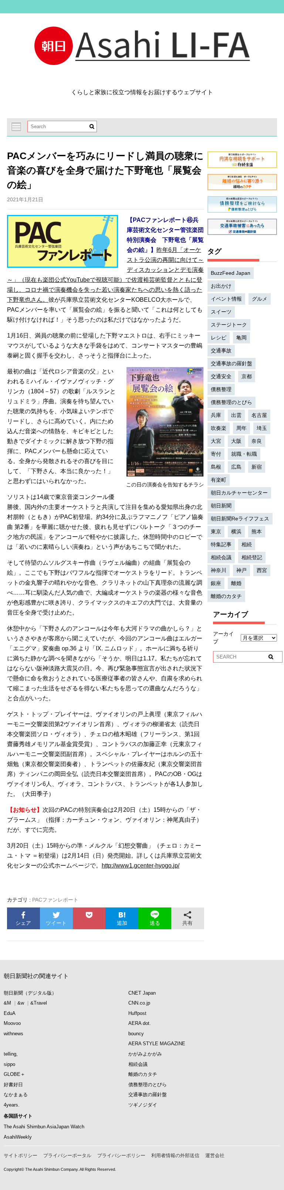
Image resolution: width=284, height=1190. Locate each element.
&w (20, 1003)
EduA (10, 1013)
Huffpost (137, 1013)
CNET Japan (142, 993)
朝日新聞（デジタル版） (30, 993)
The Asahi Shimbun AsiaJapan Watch (44, 1126)
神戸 (241, 570)
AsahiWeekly (18, 1137)
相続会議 (221, 557)
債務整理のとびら (231, 402)
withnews (13, 1033)
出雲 (236, 415)
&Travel (38, 1003)
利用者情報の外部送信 (175, 1155)
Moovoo (12, 1023)
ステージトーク (229, 325)
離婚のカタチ (226, 596)
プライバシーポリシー (121, 1155)
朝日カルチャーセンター (239, 493)
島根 (216, 467)
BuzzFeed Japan (230, 273)
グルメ (259, 299)
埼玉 (262, 428)
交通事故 (221, 350)
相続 (246, 544)
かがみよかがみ (145, 1054)
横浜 (236, 531)
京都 (246, 376)
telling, (11, 1054)
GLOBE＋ (14, 1074)
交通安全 (221, 376)
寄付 (216, 454)
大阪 (236, 441)
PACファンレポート (55, 900)
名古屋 (259, 415)
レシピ (218, 338)
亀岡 (241, 338)
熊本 (256, 531)
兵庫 (216, 415)
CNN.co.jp (139, 1003)
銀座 (216, 583)
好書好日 (13, 1084)
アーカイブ (223, 637)
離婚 (236, 583)
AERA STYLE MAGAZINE (156, 1043)
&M (7, 1003)
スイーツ (221, 312)
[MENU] (16, 127)
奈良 (256, 441)
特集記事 (221, 544)
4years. (12, 1105)
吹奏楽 (218, 428)
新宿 (256, 467)
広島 (236, 467)
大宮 (216, 441)
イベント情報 (226, 299)
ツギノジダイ (142, 1105)
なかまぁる (16, 1094)
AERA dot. (139, 1023)
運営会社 (214, 1155)
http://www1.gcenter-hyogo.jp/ (140, 865)
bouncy (136, 1033)
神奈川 (218, 570)
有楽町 (218, 480)
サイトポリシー (20, 1155)
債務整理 (221, 389)
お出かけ (221, 286)
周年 (241, 428)
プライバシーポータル (67, 1155)
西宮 (262, 570)
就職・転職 (244, 454)
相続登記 (251, 557)
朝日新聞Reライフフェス (240, 519)
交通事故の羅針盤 (231, 363)
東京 (216, 531)
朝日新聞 (221, 506)
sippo (9, 1064)
